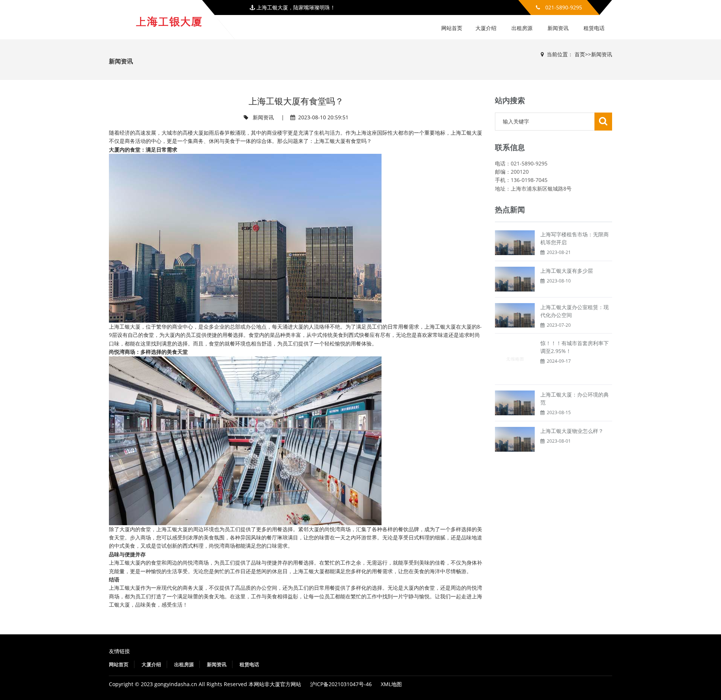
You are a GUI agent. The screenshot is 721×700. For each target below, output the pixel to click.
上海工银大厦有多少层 (566, 270)
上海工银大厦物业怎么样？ (571, 430)
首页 (580, 54)
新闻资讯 (558, 28)
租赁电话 (594, 28)
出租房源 (521, 28)
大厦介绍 (485, 28)
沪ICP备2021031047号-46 (341, 684)
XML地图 (391, 684)
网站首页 (451, 28)
